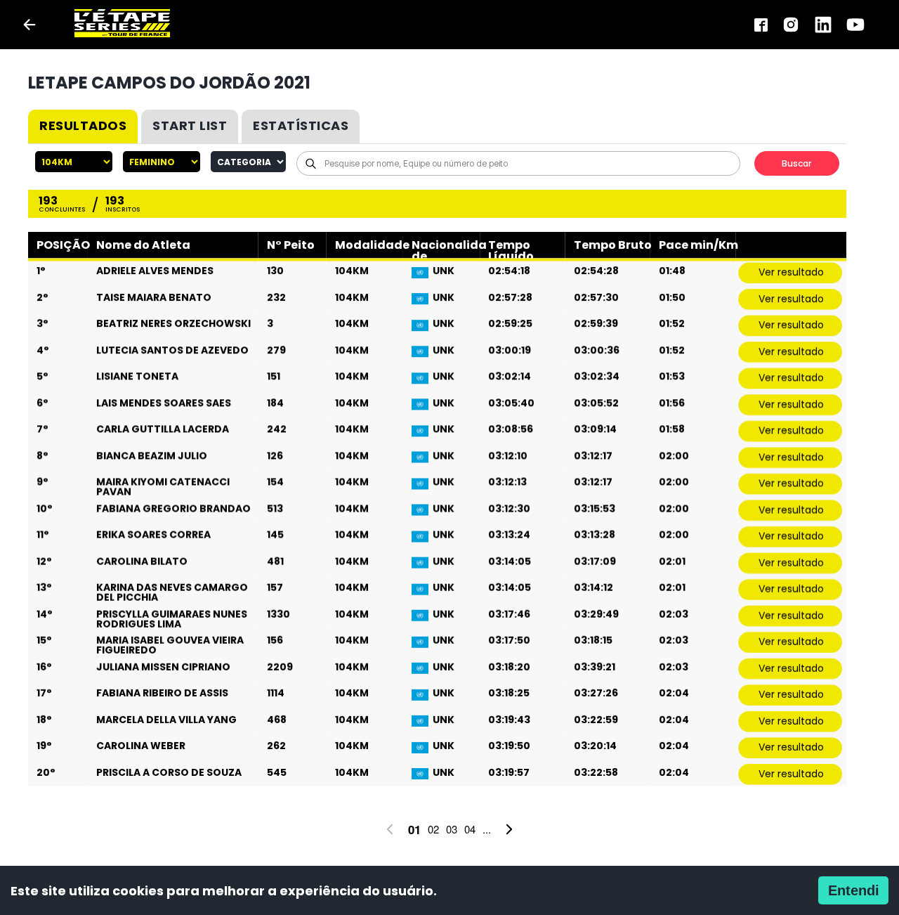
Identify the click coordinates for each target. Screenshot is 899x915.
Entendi (853, 890)
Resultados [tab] (82, 125)
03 (451, 829)
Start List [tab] (189, 125)
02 (433, 829)
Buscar (796, 163)
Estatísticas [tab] (300, 125)
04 (469, 829)
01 (414, 829)
